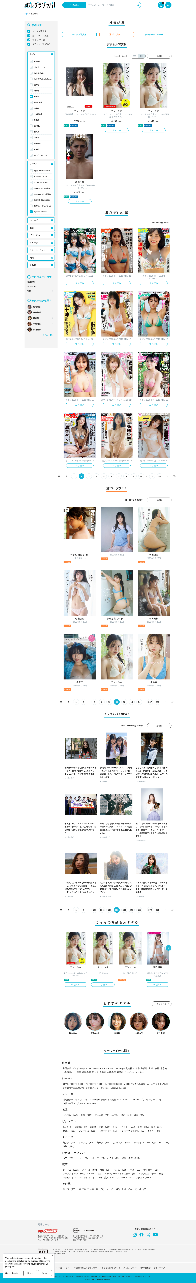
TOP (26, 14)
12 (124, 702)
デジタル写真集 (39, 31)
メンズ (113, 1189)
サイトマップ (159, 1268)
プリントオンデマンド (151, 1099)
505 (94, 910)
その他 (33, 265)
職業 (32, 257)
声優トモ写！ (69, 1103)
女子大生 (151, 1170)
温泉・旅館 (131, 1158)
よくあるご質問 (129, 1268)
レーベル (34, 164)
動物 (128, 1189)
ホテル (114, 1158)
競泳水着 (102, 1115)
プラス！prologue (91, 1099)
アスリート (126, 1177)
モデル (121, 1170)
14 (139, 702)
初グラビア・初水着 (92, 1189)
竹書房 (36, 120)
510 (131, 910)
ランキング (32, 286)
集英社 (36, 96)
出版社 (33, 54)
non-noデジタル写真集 (42, 194)
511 (139, 910)
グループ (98, 1158)
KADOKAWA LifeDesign (43, 79)
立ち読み (116, 130)
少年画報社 (38, 114)
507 (150, 702)
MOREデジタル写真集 (42, 188)
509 (124, 910)
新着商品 (31, 282)
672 (150, 910)
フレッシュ (88, 1131)
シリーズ (34, 220)
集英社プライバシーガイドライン (57, 1268)
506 (102, 910)
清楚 (69, 1146)
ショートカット (124, 1127)
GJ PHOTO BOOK (41, 182)
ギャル (154, 1131)
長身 (157, 1127)
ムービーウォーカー (41, 155)
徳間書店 (37, 126)
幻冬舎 (36, 91)
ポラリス (81, 1103)
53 (152, 476)
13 (132, 702)
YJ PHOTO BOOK (40, 176)
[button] (168, 948)
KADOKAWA (38, 73)
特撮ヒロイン (73, 1177)
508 (157, 702)
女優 (106, 1170)
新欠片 (36, 132)
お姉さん (87, 1142)
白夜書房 (37, 143)
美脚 (143, 1127)
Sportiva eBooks (40, 212)
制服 (87, 1115)
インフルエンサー (151, 1173)
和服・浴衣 (136, 1115)
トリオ (82, 1158)
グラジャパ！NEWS (41, 44)
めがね (118, 1115)
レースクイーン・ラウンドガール (83, 1173)
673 (157, 910)
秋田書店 (37, 61)
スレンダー (73, 1127)
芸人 (110, 1177)
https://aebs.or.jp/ (59, 1253)
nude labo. (91, 1103)
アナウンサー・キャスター (120, 1173)
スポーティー (109, 1131)
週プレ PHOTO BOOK (42, 171)
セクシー (161, 1142)
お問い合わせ (145, 1268)
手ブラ (70, 1189)
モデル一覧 (47, 335)
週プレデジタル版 (40, 35)
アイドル (90, 1170)
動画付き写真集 (108, 1099)
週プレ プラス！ (39, 40)
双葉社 (36, 149)
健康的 (70, 1131)
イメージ (34, 243)
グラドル (72, 1170)
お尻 (105, 1127)
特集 (29, 291)
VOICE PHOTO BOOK (128, 1099)
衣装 (32, 228)
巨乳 (91, 1127)
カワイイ (142, 1142)
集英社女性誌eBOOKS (42, 200)
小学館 (36, 108)
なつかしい (122, 1142)
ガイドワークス (39, 67)
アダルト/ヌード (144, 1177)
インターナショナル (133, 1131)
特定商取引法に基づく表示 (85, 1268)
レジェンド (93, 1177)
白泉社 (36, 137)
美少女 (70, 1142)
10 (141, 476)
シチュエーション (38, 250)
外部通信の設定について (110, 1268)
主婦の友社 (38, 102)
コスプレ (71, 1115)
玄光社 (36, 85)
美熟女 (104, 1142)
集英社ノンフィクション (43, 206)
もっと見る (162, 1004)
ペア (68, 1158)
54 (159, 476)
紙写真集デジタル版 (72, 1099)
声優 (136, 1170)
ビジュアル (35, 235)
